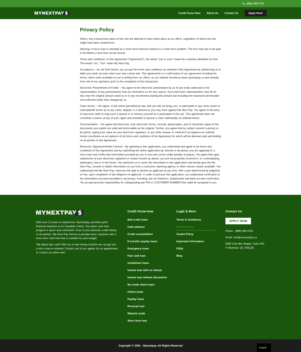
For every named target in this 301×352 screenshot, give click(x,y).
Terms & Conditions (188, 219)
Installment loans (138, 262)
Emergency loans (138, 248)
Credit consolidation (140, 234)
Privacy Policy (185, 226)
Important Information (190, 241)
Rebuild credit (136, 313)
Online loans (135, 291)
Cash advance (136, 226)
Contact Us (231, 13)
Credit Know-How (189, 13)
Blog (179, 255)
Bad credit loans (137, 219)
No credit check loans (140, 284)
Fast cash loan (136, 255)
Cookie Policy (184, 234)
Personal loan (136, 306)
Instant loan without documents (147, 277)
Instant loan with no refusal (144, 270)
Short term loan (137, 320)
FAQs (179, 248)
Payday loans (135, 299)
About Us (212, 13)
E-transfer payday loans (142, 241)
